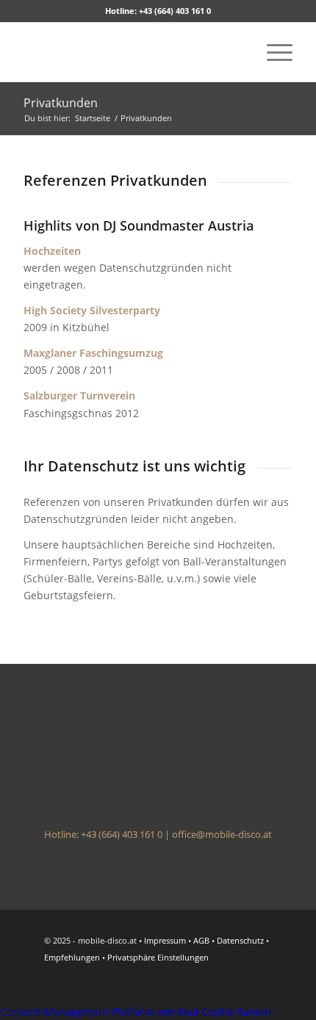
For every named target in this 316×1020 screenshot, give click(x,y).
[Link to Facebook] (193, 985)
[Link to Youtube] (215, 985)
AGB (201, 940)
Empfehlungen (72, 957)
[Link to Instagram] (281, 985)
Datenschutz (240, 940)
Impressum (165, 940)
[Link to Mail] (259, 985)
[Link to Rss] (237, 985)
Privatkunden (61, 103)
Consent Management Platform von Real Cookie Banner (136, 1012)
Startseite (92, 117)
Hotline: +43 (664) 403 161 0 (158, 10)
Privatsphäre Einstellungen (158, 957)
